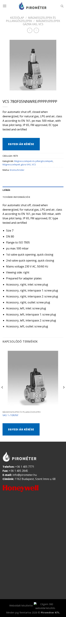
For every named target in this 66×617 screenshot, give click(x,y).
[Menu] (5, 6)
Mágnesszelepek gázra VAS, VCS (41, 22)
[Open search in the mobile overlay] (62, 6)
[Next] (63, 394)
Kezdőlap (17, 18)
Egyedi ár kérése (21, 144)
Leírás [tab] (6, 190)
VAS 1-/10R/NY (10, 415)
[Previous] (2, 394)
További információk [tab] (16, 197)
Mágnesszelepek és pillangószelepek (31, 19)
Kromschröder (17, 169)
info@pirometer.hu (25, 475)
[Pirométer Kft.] (33, 6)
